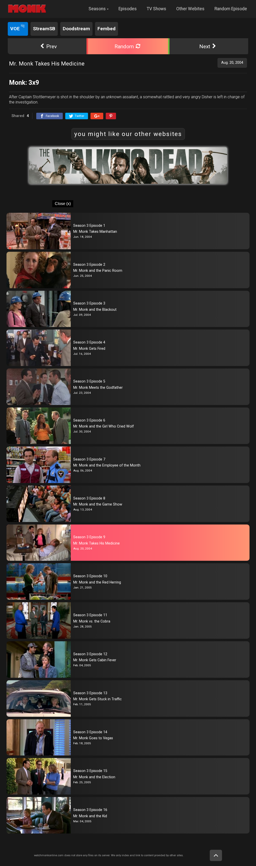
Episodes (127, 8)
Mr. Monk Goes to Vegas (93, 738)
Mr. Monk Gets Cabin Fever (94, 660)
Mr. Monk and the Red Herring (97, 582)
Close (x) (63, 204)
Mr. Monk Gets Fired (89, 348)
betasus (192, 20)
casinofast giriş (61, 23)
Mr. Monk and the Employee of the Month (106, 465)
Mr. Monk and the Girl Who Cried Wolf (103, 426)
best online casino (58, 20)
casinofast (38, 23)
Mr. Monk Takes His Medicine (96, 543)
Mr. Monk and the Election (94, 777)
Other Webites (190, 8)
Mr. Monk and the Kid (90, 816)
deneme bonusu (136, 20)
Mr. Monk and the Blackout (94, 310)
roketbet (99, 23)
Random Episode (230, 8)
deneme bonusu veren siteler (98, 20)
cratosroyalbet (15, 23)
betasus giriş (174, 20)
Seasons (97, 8)
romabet (83, 23)
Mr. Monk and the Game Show (97, 504)
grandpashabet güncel (153, 23)
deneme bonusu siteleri (22, 20)
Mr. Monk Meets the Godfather (98, 388)
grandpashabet (121, 23)
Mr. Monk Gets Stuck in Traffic (97, 699)
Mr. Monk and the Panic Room (97, 270)
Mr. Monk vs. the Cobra (91, 621)
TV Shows (156, 8)
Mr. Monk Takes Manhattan (95, 232)
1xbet (156, 20)
